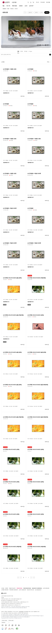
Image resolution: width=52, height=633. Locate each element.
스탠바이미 (30, 12)
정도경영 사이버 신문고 (30, 589)
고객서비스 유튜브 (4, 620)
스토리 (26, 5)
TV (25, 12)
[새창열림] (2, 625)
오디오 (41, 12)
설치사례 (31, 5)
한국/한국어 (3, 622)
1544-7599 (15, 600)
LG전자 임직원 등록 (46, 588)
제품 (3, 5)
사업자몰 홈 (4, 8)
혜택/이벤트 (14, 5)
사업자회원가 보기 (6, 92)
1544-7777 (26, 602)
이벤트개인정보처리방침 (27, 588)
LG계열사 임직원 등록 (4, 589)
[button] (28, 2)
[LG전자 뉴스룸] (12, 625)
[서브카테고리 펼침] (50, 51)
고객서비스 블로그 (11, 620)
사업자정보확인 (21, 611)
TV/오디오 (11, 8)
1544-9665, (17, 602)
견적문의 (21, 5)
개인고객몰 (48, 2)
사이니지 (46, 12)
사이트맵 (2, 588)
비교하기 (22, 96)
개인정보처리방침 (19, 588)
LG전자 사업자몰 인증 (22, 589)
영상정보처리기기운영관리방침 (37, 588)
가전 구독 (8, 5)
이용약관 (6, 588)
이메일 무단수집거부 (12, 588)
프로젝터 (36, 12)
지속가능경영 (42, 2)
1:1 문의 (2, 597)
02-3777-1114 (10, 595)
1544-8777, (13, 603)
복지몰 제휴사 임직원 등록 (13, 589)
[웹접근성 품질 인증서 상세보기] (17, 629)
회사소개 (37, 2)
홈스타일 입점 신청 (38, 589)
